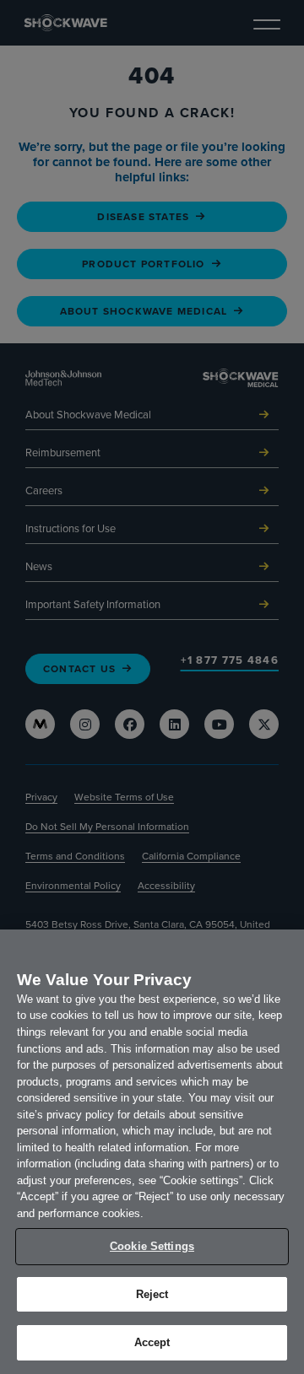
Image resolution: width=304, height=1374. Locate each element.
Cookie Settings (152, 1246)
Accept (152, 1342)
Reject (152, 1294)
